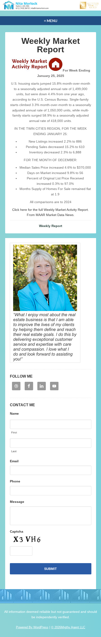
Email (14, 461)
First (14, 432)
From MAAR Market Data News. (50, 215)
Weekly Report (50, 226)
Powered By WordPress (32, 627)
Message (17, 502)
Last (14, 451)
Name (14, 413)
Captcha (16, 531)
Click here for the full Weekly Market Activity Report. (50, 210)
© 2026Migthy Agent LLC (68, 627)
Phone (15, 481)
